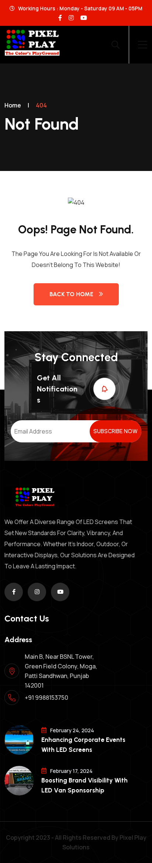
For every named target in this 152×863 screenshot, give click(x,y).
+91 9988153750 (46, 698)
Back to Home (71, 294)
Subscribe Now (115, 431)
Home (12, 105)
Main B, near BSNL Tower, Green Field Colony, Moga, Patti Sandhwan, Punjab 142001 (61, 671)
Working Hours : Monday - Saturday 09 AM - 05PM (79, 8)
